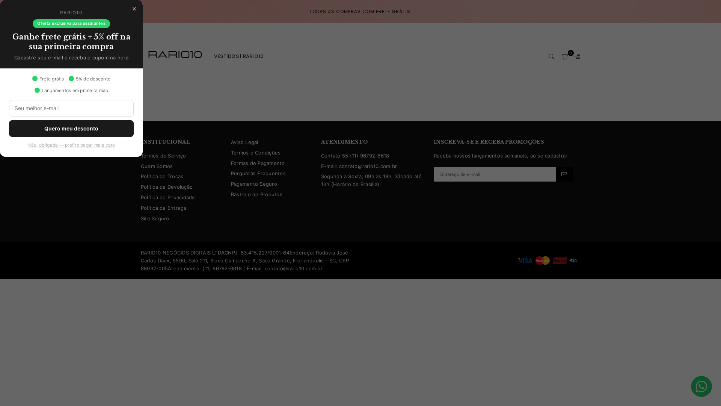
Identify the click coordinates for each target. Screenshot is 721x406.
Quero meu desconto (71, 128)
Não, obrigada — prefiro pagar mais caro (71, 145)
